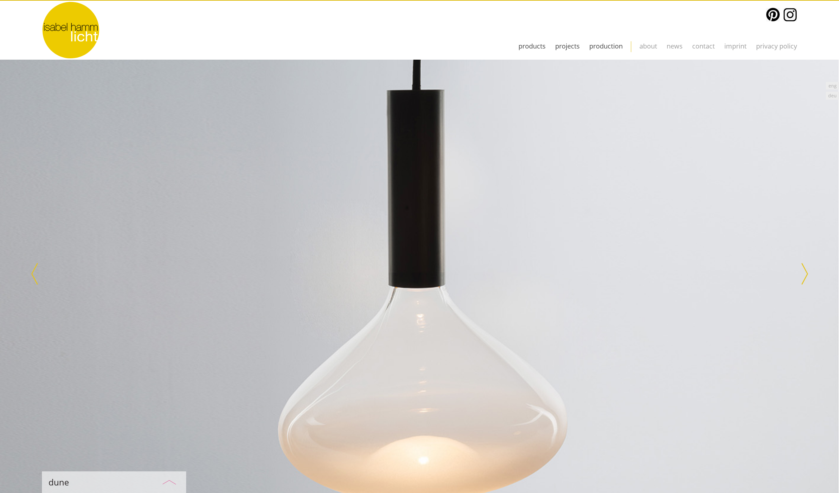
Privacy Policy (776, 46)
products (532, 46)
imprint (735, 46)
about (648, 46)
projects (567, 46)
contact (703, 46)
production (606, 46)
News (675, 46)
